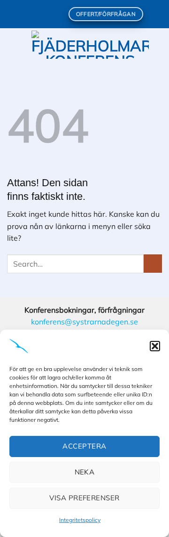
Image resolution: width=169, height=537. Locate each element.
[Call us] (57, 14)
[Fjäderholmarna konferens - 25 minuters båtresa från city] (90, 44)
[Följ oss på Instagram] (39, 14)
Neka (85, 471)
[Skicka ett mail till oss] (48, 14)
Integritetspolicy (79, 519)
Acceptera (84, 446)
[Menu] (12, 44)
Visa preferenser (84, 497)
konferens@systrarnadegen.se (84, 321)
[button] (155, 346)
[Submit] (153, 263)
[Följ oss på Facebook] (30, 14)
